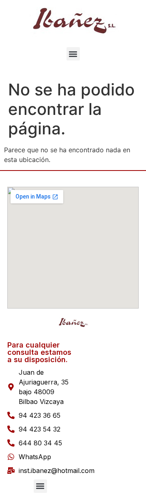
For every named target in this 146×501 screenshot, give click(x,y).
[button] (73, 53)
